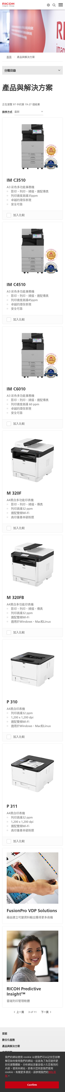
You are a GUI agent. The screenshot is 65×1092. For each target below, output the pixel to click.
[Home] (8, 5)
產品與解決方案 (11, 1046)
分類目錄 (10, 70)
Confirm (32, 1084)
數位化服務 (8, 1039)
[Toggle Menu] (60, 5)
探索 (4, 1033)
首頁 (9, 57)
